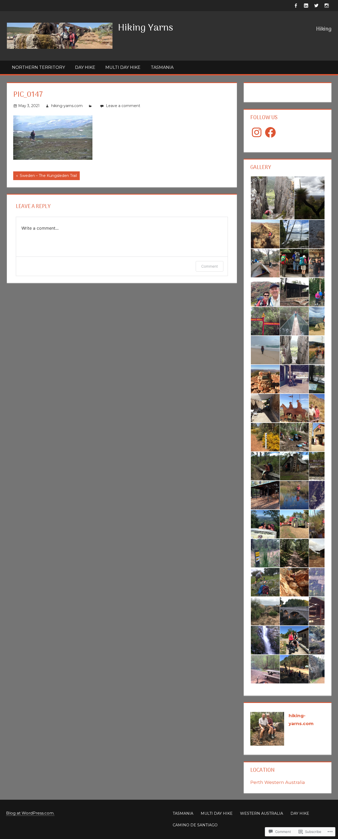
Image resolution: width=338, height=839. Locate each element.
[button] (272, 198)
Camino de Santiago (195, 825)
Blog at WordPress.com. (30, 813)
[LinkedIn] (306, 5)
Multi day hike (122, 67)
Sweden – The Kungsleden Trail (45, 176)
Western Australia (261, 813)
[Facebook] (296, 5)
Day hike (85, 67)
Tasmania (162, 67)
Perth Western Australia (277, 782)
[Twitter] (316, 5)
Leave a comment (123, 105)
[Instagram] (326, 5)
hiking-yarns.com (67, 105)
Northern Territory (38, 67)
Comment (209, 266)
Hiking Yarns (145, 28)
